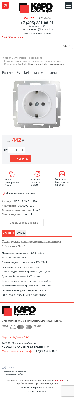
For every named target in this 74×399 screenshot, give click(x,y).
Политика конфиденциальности (37, 387)
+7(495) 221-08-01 (46, 351)
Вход (4, 37)
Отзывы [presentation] (21, 232)
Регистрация (16, 37)
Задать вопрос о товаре (23, 222)
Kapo (37, 9)
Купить (22, 158)
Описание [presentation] (9, 232)
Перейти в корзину (5, 5)
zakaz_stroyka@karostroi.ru (37, 29)
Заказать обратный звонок (37, 33)
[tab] (8, 233)
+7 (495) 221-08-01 (37, 23)
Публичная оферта (37, 391)
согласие (60, 380)
